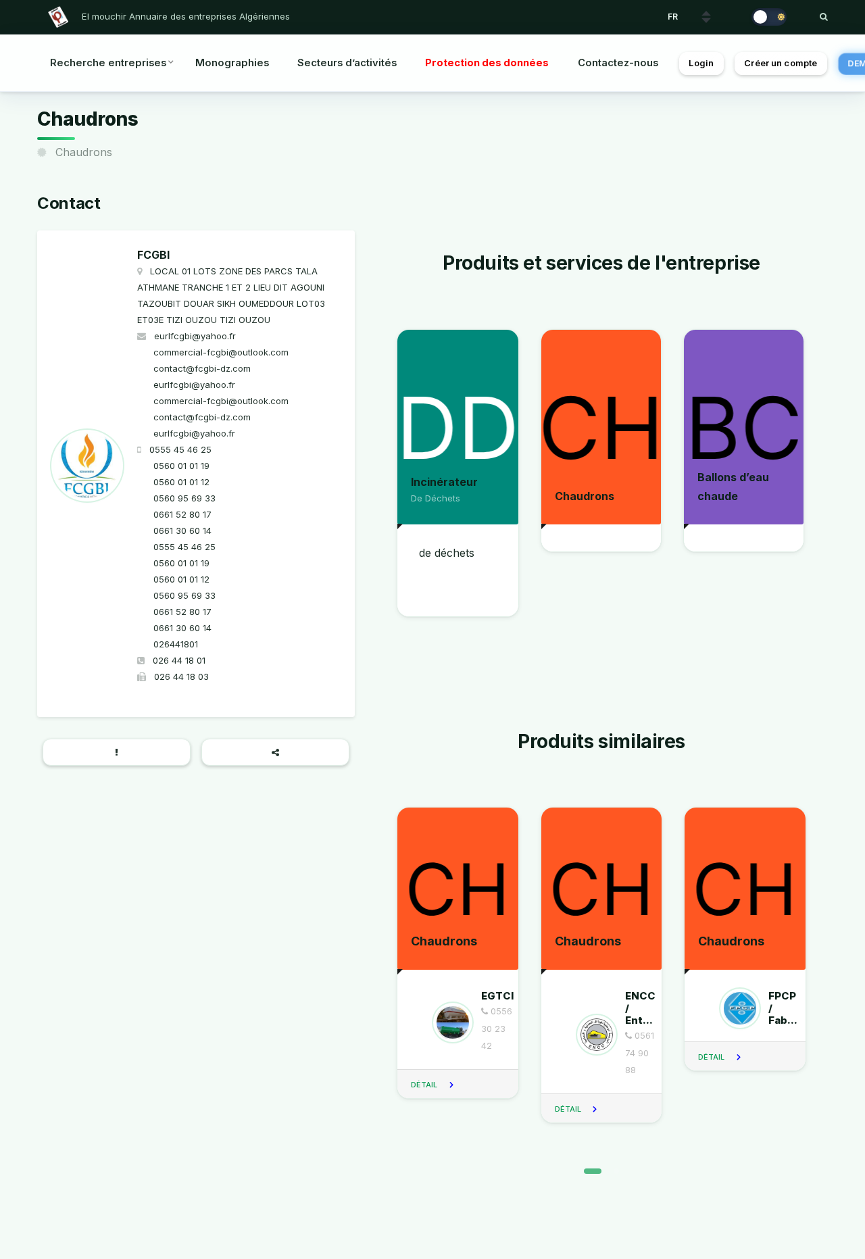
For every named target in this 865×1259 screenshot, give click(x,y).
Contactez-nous (618, 63)
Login (701, 63)
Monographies (232, 63)
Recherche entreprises (108, 63)
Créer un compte (780, 63)
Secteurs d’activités (347, 63)
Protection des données (487, 63)
